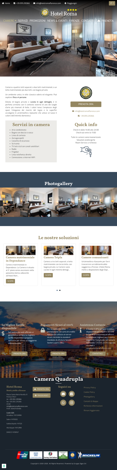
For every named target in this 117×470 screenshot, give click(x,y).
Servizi (23, 21)
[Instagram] (72, 402)
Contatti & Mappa (91, 401)
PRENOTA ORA (19, 353)
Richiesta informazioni (93, 406)
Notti (31, 68)
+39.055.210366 (23, 3)
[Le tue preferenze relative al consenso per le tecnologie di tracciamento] (4, 466)
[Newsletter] (64, 394)
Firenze (74, 21)
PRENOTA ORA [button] (85, 104)
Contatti (87, 21)
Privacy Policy (90, 387)
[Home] (58, 12)
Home (7, 3)
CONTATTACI (97, 353)
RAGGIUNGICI (43, 395)
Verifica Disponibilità (75, 69)
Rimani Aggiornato (91, 410)
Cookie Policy (89, 392)
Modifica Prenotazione (97, 69)
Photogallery (89, 397)
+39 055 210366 (15, 399)
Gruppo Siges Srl (80, 464)
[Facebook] (72, 394)
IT (111, 3)
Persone (55, 68)
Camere (8, 21)
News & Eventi (57, 21)
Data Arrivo (11, 68)
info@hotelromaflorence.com (48, 3)
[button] (57, 214)
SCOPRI (10, 281)
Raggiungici (72, 3)
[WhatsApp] (64, 402)
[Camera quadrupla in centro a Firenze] (14, 202)
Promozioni (37, 21)
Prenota (108, 21)
